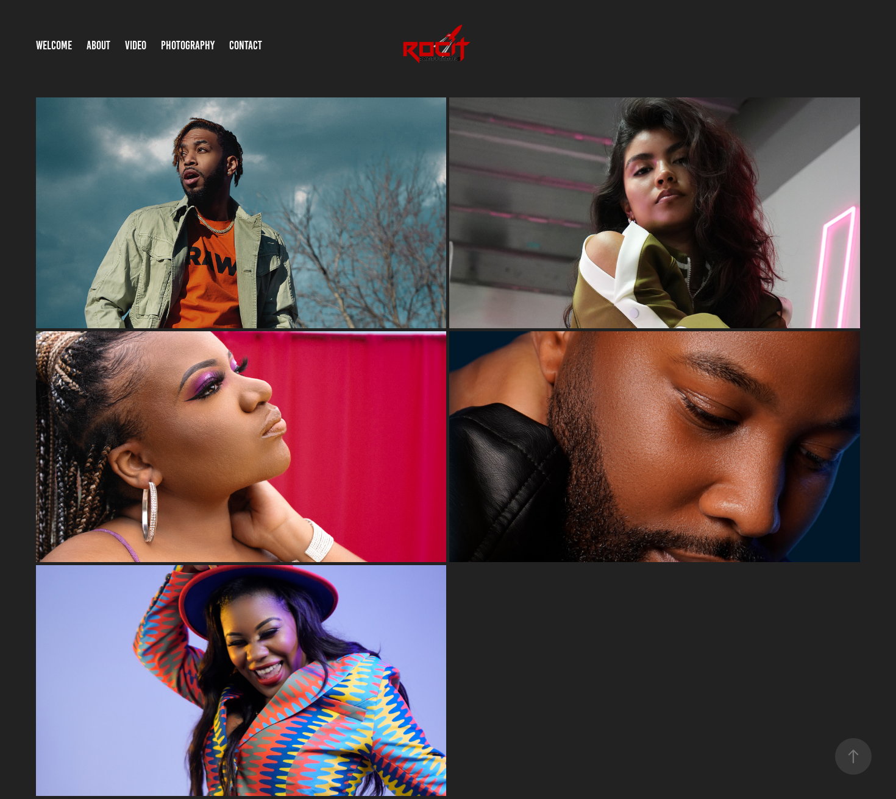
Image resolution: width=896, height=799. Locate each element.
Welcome (54, 45)
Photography (188, 45)
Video (135, 45)
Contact (245, 45)
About (98, 45)
